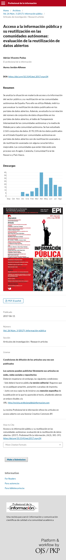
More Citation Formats (15, 444)
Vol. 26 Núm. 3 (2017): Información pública (22, 13)
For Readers (10, 478)
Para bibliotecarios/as (15, 488)
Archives (17, 10)
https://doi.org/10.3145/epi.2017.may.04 (28, 76)
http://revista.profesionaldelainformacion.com (29, 402)
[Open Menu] (3, 3)
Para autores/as (12, 483)
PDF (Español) (14, 301)
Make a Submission (16, 459)
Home (6, 10)
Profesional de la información (22, 3)
